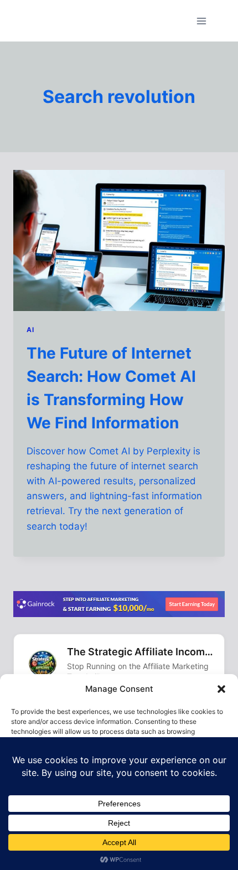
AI (30, 329)
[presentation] (119, 240)
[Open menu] (201, 20)
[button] (221, 689)
